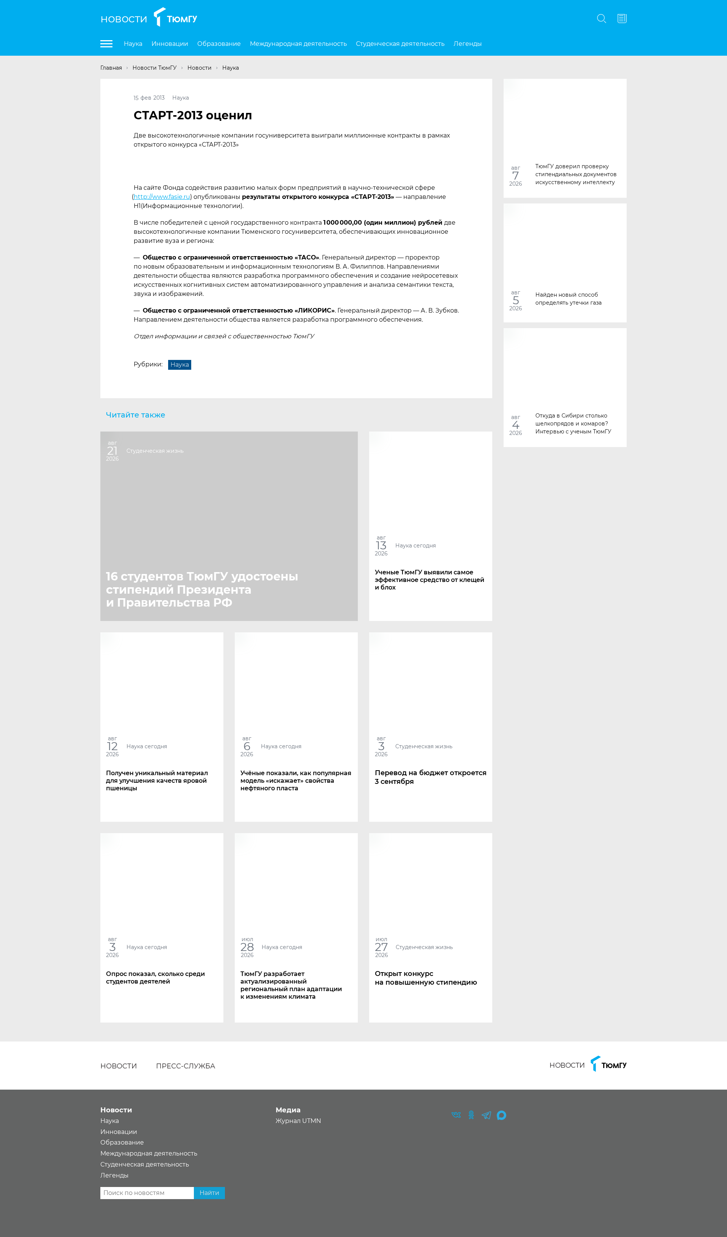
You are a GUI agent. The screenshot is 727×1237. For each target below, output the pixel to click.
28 (247, 947)
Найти (209, 1192)
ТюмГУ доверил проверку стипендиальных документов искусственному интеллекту (576, 174)
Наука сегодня (415, 545)
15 (136, 97)
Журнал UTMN (298, 1120)
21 (112, 451)
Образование (219, 43)
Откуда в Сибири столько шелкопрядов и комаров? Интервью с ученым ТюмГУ (573, 423)
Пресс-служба (185, 1066)
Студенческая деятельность (400, 43)
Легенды (468, 43)
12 (112, 746)
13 (381, 545)
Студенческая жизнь (155, 450)
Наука (133, 43)
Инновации (169, 43)
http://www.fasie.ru (162, 196)
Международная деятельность (298, 43)
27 (381, 947)
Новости (124, 18)
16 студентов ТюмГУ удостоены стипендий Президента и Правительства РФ (202, 589)
